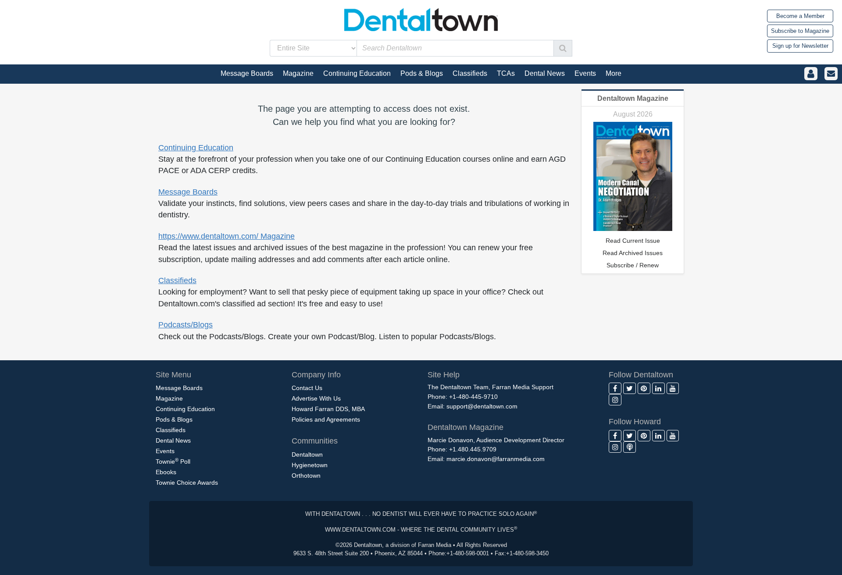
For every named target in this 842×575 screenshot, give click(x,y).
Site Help (444, 374)
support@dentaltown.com (481, 406)
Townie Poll (173, 461)
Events (165, 450)
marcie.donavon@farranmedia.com (495, 458)
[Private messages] (831, 74)
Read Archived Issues (633, 252)
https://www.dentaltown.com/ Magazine (226, 236)
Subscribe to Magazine (800, 31)
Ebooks (166, 472)
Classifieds (177, 280)
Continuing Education (195, 147)
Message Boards (188, 192)
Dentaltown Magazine (632, 98)
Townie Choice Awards (187, 482)
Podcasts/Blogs (185, 324)
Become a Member (800, 16)
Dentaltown (307, 454)
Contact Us (307, 387)
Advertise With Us (316, 398)
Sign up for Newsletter (800, 46)
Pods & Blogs (174, 419)
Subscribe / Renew (633, 265)
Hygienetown (310, 465)
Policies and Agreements (326, 419)
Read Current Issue (633, 240)
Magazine (169, 398)
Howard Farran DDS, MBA (328, 408)
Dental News (173, 440)
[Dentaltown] (421, 18)
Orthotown (306, 475)
